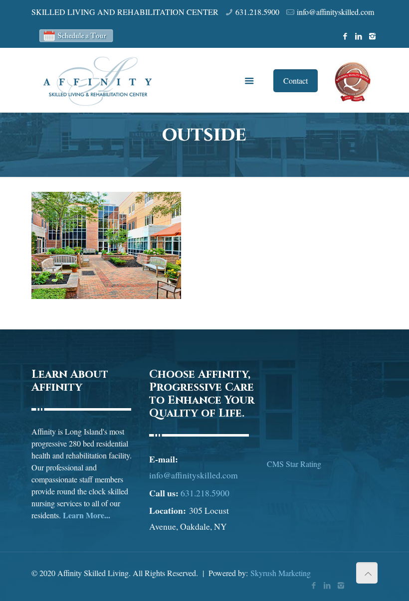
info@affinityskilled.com (335, 11)
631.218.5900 (257, 11)
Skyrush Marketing (280, 573)
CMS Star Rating (294, 463)
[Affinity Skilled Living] (97, 80)
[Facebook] (345, 36)
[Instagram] (372, 36)
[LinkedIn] (359, 36)
